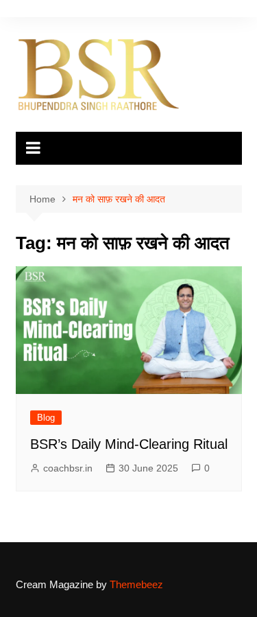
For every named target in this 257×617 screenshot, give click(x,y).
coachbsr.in (68, 468)
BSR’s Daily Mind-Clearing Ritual (129, 444)
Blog (46, 417)
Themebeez (136, 584)
